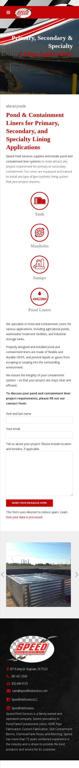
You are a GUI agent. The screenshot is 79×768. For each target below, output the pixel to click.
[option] (39, 574)
